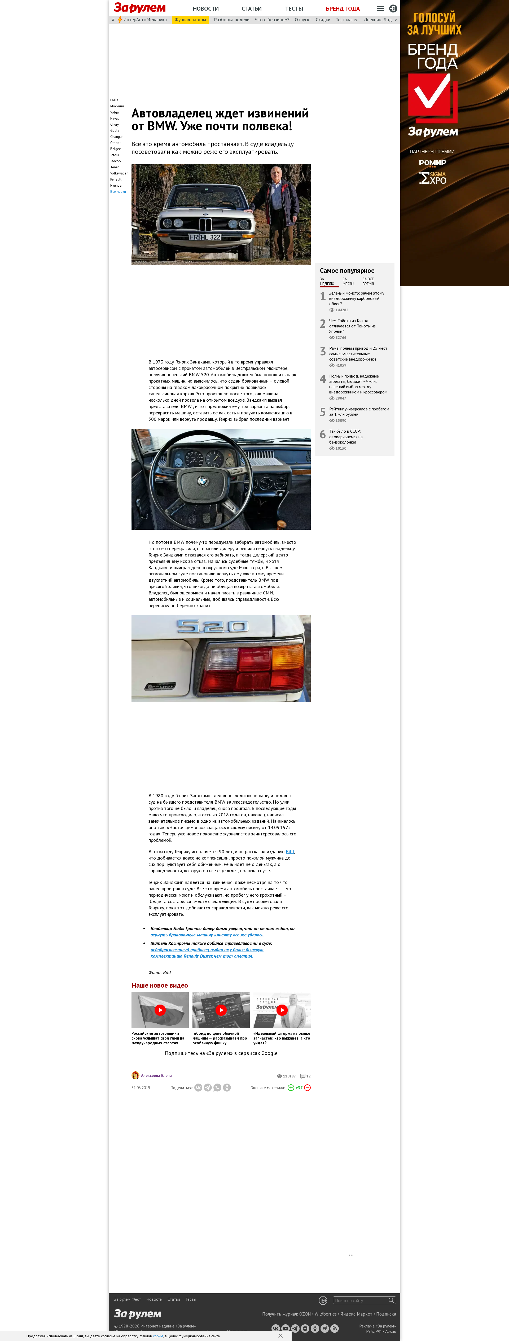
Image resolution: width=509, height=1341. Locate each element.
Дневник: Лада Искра (386, 19)
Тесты (294, 8)
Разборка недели (231, 19)
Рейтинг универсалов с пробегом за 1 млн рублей (359, 411)
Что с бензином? (272, 19)
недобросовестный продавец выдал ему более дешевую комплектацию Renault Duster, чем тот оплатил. (207, 952)
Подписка (386, 1314)
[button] (281, 1336)
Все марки (118, 191)
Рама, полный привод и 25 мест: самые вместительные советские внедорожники (358, 353)
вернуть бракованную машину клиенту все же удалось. (208, 935)
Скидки (323, 19)
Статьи (252, 8)
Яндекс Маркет (356, 1314)
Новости (206, 8)
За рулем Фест (127, 1299)
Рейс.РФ (373, 1331)
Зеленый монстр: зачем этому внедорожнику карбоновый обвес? (356, 298)
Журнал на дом (190, 19)
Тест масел (347, 19)
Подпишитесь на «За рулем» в (221, 1053)
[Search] (391, 1300)
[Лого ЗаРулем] (139, 8)
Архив (390, 1331)
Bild (290, 851)
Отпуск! (302, 19)
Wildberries (326, 1314)
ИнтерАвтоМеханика (145, 19)
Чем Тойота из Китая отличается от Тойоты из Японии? (352, 326)
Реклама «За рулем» (377, 1326)
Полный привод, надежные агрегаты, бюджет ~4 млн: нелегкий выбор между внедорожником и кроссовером (358, 384)
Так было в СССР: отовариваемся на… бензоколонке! (347, 436)
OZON (305, 1314)
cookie (158, 1336)
